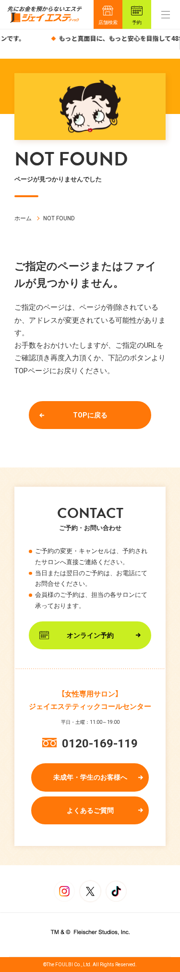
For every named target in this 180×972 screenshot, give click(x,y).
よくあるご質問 (90, 810)
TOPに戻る (90, 415)
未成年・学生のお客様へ (90, 777)
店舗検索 (108, 22)
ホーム (23, 218)
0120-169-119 (100, 743)
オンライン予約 (90, 635)
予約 (137, 22)
